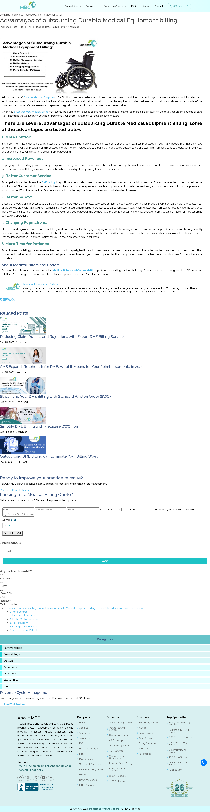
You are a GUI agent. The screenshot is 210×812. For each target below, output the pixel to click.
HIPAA (82, 754)
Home (82, 722)
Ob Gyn (8, 660)
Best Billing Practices (149, 722)
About (146, 6)
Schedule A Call (13, 533)
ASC (6, 686)
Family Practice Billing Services (179, 723)
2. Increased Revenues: (23, 615)
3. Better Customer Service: (25, 619)
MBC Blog (144, 749)
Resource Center (113, 6)
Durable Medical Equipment (40, 97)
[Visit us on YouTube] (51, 778)
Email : (44, 766)
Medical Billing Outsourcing (116, 757)
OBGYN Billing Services (180, 737)
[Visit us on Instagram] (28, 778)
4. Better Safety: (19, 622)
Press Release (146, 733)
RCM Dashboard (117, 781)
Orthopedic (10, 673)
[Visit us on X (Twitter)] (36, 778)
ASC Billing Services (179, 757)
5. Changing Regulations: (24, 626)
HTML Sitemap (86, 785)
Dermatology (12, 654)
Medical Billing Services (121, 722)
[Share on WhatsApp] (10, 299)
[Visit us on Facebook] (20, 778)
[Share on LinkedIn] (4, 299)
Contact (158, 6)
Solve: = (9, 519)
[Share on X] (13, 299)
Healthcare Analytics (89, 749)
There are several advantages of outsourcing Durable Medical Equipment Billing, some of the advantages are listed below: (74, 608)
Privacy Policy (86, 759)
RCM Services (116, 751)
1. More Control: (18, 611)
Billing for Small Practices (117, 769)
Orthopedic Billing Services (178, 743)
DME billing (48, 182)
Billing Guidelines (147, 743)
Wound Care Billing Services (178, 763)
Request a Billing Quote (91, 769)
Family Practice (13, 648)
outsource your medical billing (31, 111)
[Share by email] (7, 299)
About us (83, 728)
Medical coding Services (117, 729)
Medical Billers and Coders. (104, 809)
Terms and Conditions (90, 764)
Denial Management (119, 745)
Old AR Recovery (117, 776)
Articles (142, 728)
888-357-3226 (180, 6)
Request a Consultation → (15, 490)
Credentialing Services (120, 735)
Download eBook (88, 780)
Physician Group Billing (120, 763)
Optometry (10, 667)
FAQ (81, 743)
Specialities (71, 6)
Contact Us (84, 733)
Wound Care (11, 680)
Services (90, 6)
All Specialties (176, 770)
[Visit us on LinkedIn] (43, 778)
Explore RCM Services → (14, 704)
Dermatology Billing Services (179, 731)
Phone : (30, 770)
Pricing (134, 6)
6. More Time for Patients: (24, 630)
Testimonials (85, 738)
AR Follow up (116, 740)
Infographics (145, 754)
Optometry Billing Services (177, 751)
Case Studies (145, 738)
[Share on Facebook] (1, 299)
